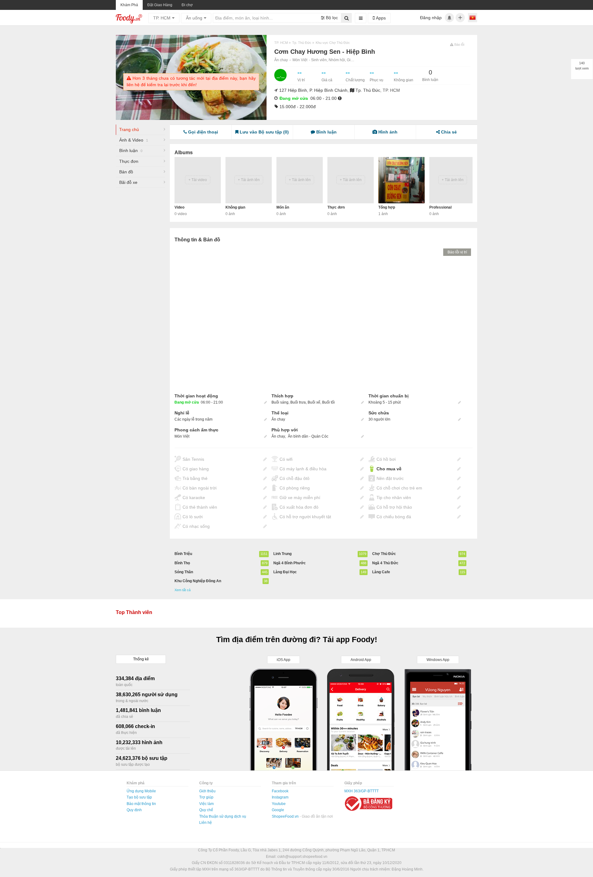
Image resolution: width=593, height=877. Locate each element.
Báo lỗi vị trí (457, 252)
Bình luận (130, 150)
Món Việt (299, 60)
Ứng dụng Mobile (141, 791)
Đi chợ (187, 5)
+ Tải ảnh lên (249, 180)
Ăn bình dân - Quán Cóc (308, 436)
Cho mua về (389, 468)
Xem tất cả (183, 590)
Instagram (280, 797)
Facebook (280, 791)
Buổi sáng (279, 402)
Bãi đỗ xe (128, 182)
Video (179, 207)
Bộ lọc (331, 17)
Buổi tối (328, 402)
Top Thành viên (134, 612)
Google (278, 810)
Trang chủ (129, 129)
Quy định (134, 810)
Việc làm (206, 804)
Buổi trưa (298, 402)
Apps (380, 17)
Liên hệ (205, 822)
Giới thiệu (207, 791)
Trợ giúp (206, 797)
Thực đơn (128, 161)
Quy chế (206, 810)
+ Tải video (197, 180)
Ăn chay (281, 60)
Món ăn (282, 207)
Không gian (235, 207)
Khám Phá (129, 5)
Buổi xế (314, 402)
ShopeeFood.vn (286, 816)
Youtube (279, 804)
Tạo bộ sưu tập (139, 797)
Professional (440, 207)
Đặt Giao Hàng (159, 5)
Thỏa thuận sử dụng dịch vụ (222, 816)
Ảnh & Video (133, 140)
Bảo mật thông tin (141, 804)
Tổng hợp (386, 207)
